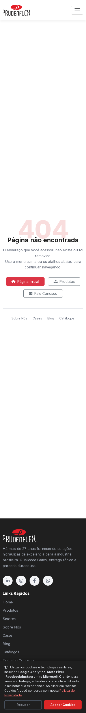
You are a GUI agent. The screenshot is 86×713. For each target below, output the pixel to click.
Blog (50, 318)
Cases (37, 318)
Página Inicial (28, 281)
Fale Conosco (45, 293)
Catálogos (67, 318)
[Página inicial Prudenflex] (16, 10)
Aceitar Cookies (62, 705)
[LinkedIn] (8, 581)
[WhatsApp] (48, 581)
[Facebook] (34, 581)
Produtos (67, 281)
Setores (9, 618)
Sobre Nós (19, 318)
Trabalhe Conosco (18, 660)
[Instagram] (21, 581)
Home (8, 602)
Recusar (23, 705)
